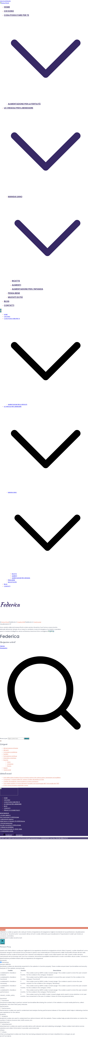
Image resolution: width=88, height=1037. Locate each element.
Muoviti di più (15, 297)
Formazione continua (10, 756)
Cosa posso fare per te (12, 318)
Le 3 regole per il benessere (12, 406)
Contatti (9, 305)
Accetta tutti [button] (17, 938)
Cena (8, 762)
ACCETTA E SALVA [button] (5, 1036)
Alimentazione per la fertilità (24, 103)
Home (7, 7)
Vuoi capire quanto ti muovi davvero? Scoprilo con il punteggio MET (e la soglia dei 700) (31, 783)
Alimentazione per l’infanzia (27, 289)
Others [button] (2, 1030)
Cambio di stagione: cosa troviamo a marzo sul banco (20, 781)
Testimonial (37, 622)
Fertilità (5, 754)
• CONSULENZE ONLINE (6, 831)
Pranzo (9, 766)
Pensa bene (14, 293)
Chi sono (9, 11)
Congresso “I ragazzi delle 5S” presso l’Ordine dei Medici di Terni (23, 779)
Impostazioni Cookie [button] (6, 938)
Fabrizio (2, 646)
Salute (5, 768)
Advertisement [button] (5, 1022)
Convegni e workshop (10, 752)
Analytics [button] (3, 1014)
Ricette (16, 280)
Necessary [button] (3, 960)
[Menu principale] (0, 309)
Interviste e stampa (9, 758)
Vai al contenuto (5, 1)
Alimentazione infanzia (10, 748)
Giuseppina (3, 648)
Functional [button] (3, 998)
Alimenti (16, 285)
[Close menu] (0, 311)
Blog (6, 301)
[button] (45, 99)
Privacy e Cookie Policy (12, 810)
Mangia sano (12, 492)
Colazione (10, 764)
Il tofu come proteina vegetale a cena (15, 785)
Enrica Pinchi (5, 622)
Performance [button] (4, 1006)
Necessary (5, 962)
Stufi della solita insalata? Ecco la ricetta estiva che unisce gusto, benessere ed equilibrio (32, 777)
